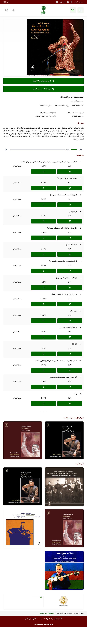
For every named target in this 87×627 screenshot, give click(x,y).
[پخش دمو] (43, 171)
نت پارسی (37, 624)
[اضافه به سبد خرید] (69, 171)
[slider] (37, 149)
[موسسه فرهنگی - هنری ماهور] (43, 10)
